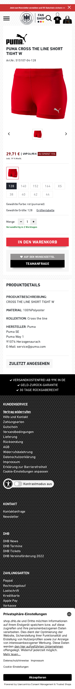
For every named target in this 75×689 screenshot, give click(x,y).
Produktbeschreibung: (26, 297)
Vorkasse (9, 605)
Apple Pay (10, 600)
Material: (14, 310)
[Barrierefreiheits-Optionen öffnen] (8, 484)
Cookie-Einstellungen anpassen (25, 471)
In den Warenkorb (37, 241)
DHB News (10, 541)
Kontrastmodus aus (37, 484)
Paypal (8, 580)
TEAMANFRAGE (37, 264)
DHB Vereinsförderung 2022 (23, 556)
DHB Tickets (12, 551)
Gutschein (10, 427)
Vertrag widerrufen (17, 411)
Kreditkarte (11, 595)
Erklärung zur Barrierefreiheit (25, 467)
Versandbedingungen (18, 432)
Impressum (11, 462)
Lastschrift (11, 590)
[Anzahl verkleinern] (21, 222)
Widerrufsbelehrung (17, 452)
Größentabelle (45, 210)
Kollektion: (16, 318)
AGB (6, 447)
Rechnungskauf (14, 585)
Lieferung (10, 437)
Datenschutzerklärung (19, 457)
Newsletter (11, 516)
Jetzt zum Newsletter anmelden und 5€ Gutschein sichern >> (37, 8)
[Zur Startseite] (32, 18)
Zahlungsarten (13, 422)
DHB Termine (12, 546)
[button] (6, 18)
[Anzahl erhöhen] (33, 222)
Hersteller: (16, 327)
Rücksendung (13, 442)
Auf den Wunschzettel (39, 256)
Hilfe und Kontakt (15, 417)
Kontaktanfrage (14, 511)
